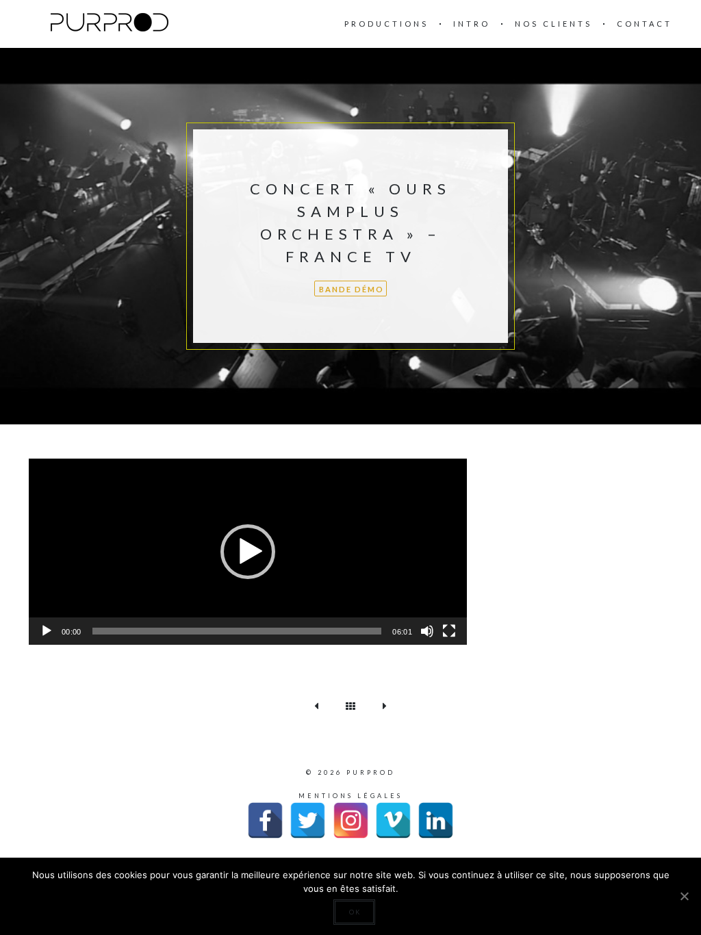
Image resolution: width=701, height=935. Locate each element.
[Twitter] (308, 820)
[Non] (684, 896)
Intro (471, 23)
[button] (247, 551)
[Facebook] (265, 820)
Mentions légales (350, 795)
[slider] (237, 631)
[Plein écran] (449, 631)
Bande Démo (351, 289)
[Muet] (427, 631)
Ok (355, 912)
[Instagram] (351, 820)
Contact (644, 23)
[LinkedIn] (436, 820)
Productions (386, 23)
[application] (248, 552)
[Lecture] (46, 631)
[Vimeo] (393, 820)
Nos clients (553, 23)
